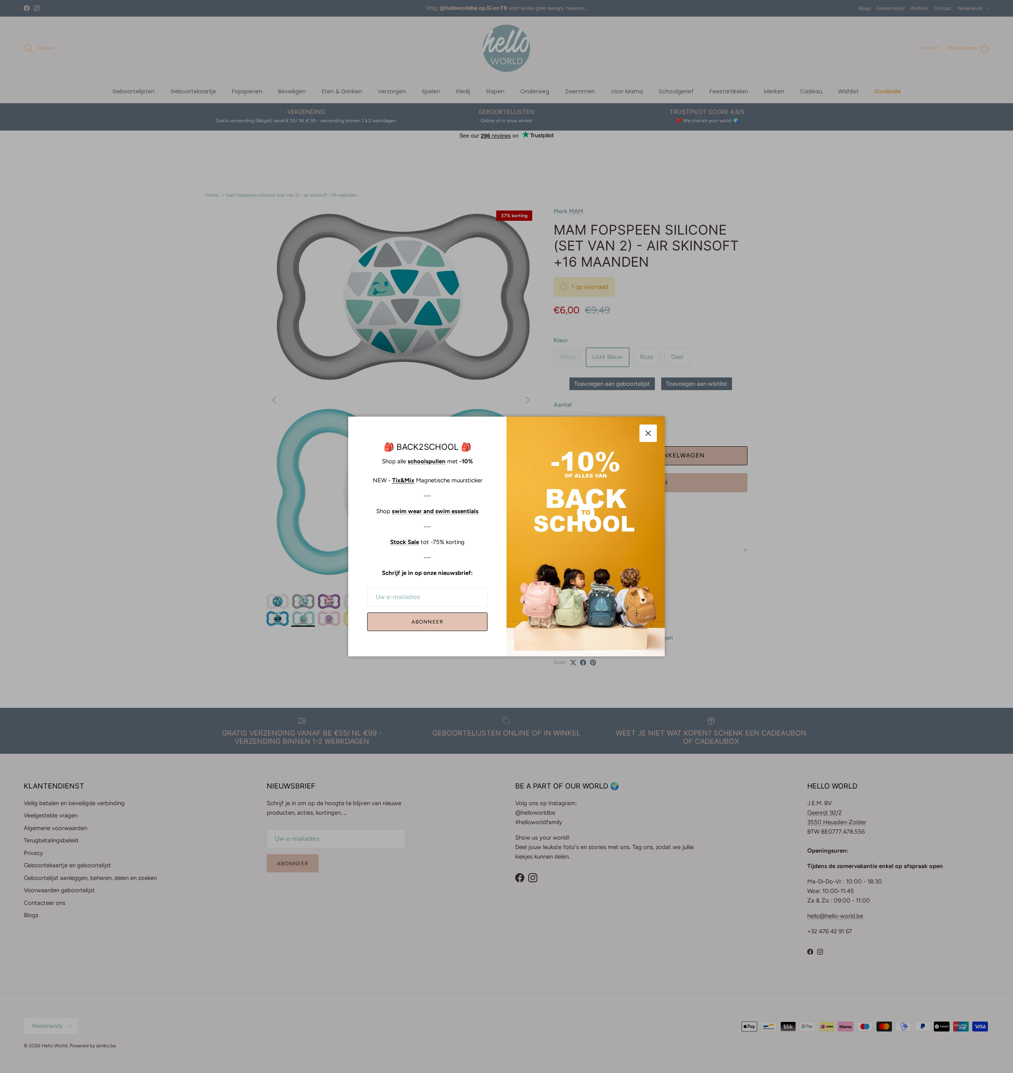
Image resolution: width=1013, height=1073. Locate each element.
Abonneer (427, 622)
